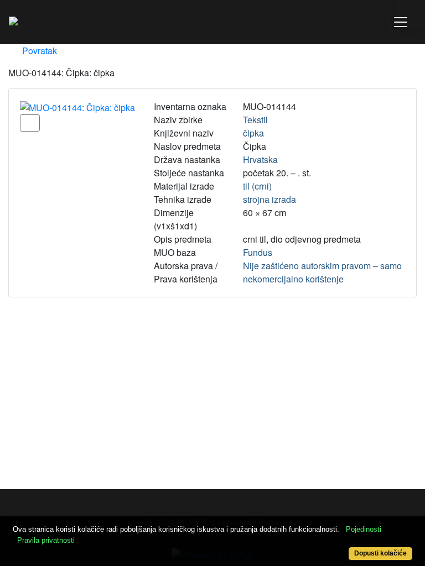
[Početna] (13, 22)
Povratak (38, 50)
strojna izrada (269, 199)
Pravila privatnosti (46, 540)
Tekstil (255, 119)
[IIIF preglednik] (30, 123)
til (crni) (257, 186)
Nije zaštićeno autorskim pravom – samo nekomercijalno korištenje (322, 272)
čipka (253, 133)
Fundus (257, 252)
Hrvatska (260, 159)
